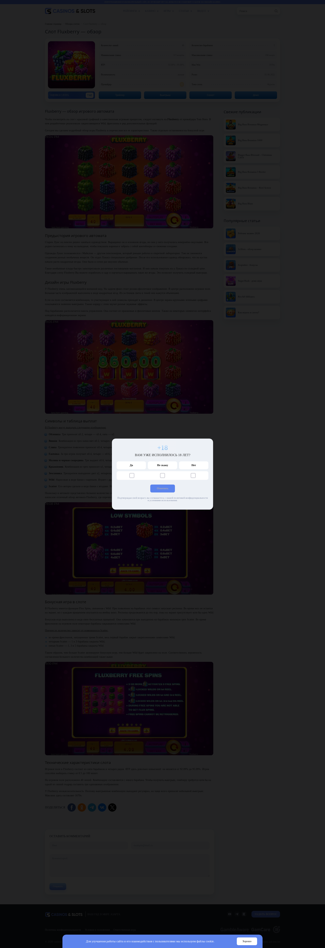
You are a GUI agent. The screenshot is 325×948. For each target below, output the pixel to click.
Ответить (162, 488)
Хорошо (246, 941)
